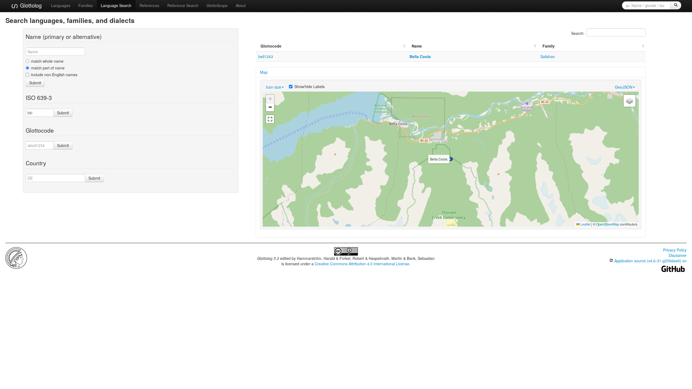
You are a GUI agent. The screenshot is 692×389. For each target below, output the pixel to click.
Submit (35, 82)
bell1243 (265, 56)
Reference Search (182, 5)
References (149, 5)
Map (264, 72)
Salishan (547, 56)
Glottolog (30, 5)
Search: (577, 33)
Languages (60, 5)
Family (549, 46)
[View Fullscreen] (270, 119)
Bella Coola (420, 56)
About (241, 5)
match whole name (47, 61)
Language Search (116, 5)
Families (85, 5)
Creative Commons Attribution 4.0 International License (362, 263)
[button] (451, 159)
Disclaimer (678, 255)
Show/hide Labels (309, 86)
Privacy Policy (675, 250)
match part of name (48, 68)
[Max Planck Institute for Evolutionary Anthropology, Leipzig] (16, 257)
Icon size (273, 87)
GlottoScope (217, 5)
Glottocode (271, 46)
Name (417, 46)
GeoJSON (623, 87)
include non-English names (54, 74)
